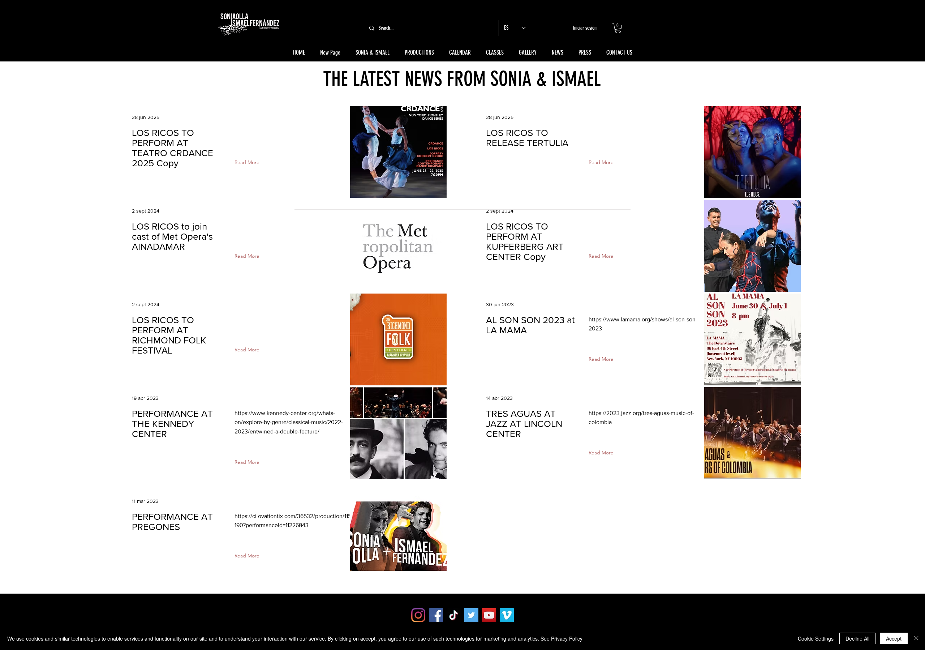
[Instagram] (418, 615)
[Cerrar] (916, 638)
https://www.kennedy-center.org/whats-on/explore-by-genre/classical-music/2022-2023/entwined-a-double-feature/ (289, 422)
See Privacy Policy (561, 638)
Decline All (857, 638)
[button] (617, 28)
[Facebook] (436, 615)
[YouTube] (489, 615)
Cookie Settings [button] (816, 638)
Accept (894, 638)
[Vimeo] (507, 615)
